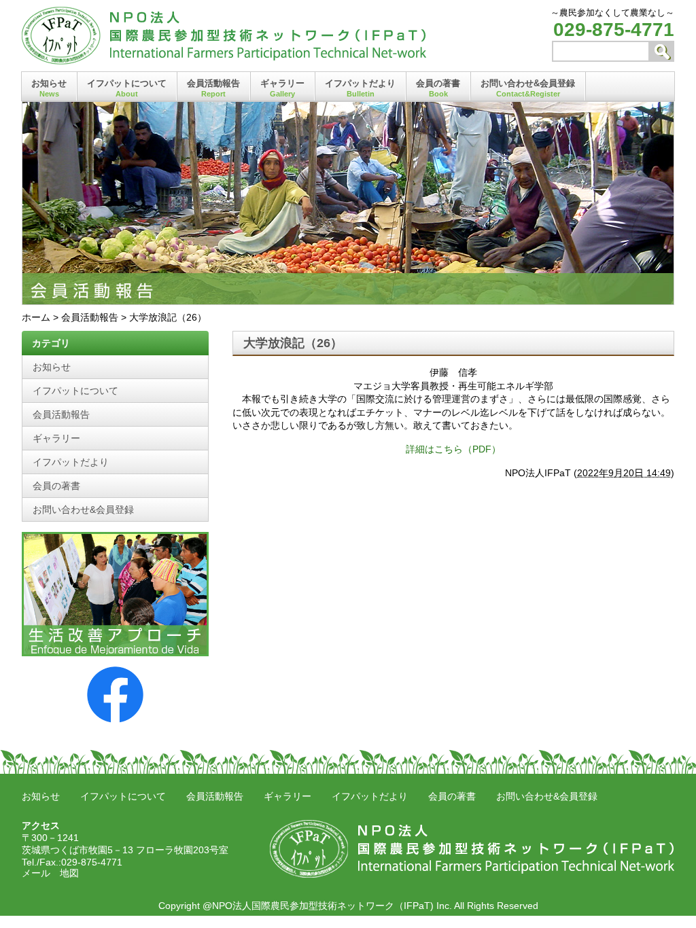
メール (36, 873)
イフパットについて (127, 88)
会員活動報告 (213, 88)
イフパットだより (360, 88)
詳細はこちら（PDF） (453, 449)
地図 (69, 873)
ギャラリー (282, 88)
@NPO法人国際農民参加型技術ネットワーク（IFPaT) (318, 905)
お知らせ (49, 88)
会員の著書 (438, 88)
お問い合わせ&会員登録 (528, 88)
